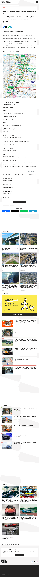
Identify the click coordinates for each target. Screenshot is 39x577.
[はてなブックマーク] (11, 27)
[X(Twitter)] (35, 562)
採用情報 (21, 572)
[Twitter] (6, 27)
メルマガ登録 (19, 555)
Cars (5, 544)
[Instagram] (37, 562)
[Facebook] (4, 27)
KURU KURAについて (4, 572)
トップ (3, 544)
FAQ (24, 572)
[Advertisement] (19, 383)
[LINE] (9, 27)
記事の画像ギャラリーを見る (19, 201)
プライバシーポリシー (15, 572)
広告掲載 (9, 572)
